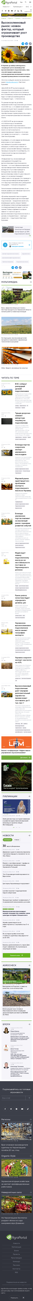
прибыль (25, 723)
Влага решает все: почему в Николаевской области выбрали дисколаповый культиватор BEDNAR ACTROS (15, 1012)
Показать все (15, 955)
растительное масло (23, 585)
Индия (16, 585)
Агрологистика (18, 508)
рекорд (17, 405)
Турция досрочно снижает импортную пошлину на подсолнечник (22, 418)
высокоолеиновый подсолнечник (11, 257)
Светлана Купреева (7, 261)
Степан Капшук (26, 470)
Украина (18, 18)
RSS (16, 1272)
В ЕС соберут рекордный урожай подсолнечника (22, 387)
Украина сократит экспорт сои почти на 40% (23, 660)
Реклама (16, 1265)
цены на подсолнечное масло (22, 543)
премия (24, 727)
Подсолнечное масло (22, 261)
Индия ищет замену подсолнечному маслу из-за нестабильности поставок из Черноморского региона (22, 561)
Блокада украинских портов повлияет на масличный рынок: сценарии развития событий (23, 519)
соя (16, 680)
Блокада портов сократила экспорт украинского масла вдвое (22, 450)
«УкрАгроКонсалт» (12, 82)
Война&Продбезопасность (21, 589)
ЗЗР (21, 723)
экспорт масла (18, 470)
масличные (18, 407)
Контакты (16, 1269)
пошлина (25, 437)
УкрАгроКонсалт (18, 501)
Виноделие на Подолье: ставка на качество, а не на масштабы (15, 987)
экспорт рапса (18, 615)
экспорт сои (18, 678)
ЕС (27, 405)
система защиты (27, 732)
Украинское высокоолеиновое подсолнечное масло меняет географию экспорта (23, 629)
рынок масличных (19, 545)
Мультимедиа (16, 1258)
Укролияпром (18, 473)
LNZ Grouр (17, 723)
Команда (16, 1261)
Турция (29, 437)
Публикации (16, 1247)
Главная (3, 18)
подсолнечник (26, 253)
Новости (10, 18)
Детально (23, 757)
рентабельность (19, 732)
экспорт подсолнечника (20, 439)
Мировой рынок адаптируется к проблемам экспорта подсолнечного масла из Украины (23, 484)
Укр (21, 2)
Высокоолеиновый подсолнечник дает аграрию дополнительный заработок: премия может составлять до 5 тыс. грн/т (23, 694)
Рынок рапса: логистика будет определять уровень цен (22, 599)
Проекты (16, 1254)
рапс (24, 615)
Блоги (28, 7)
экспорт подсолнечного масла (10, 253)
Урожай (23, 407)
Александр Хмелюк (19, 725)
